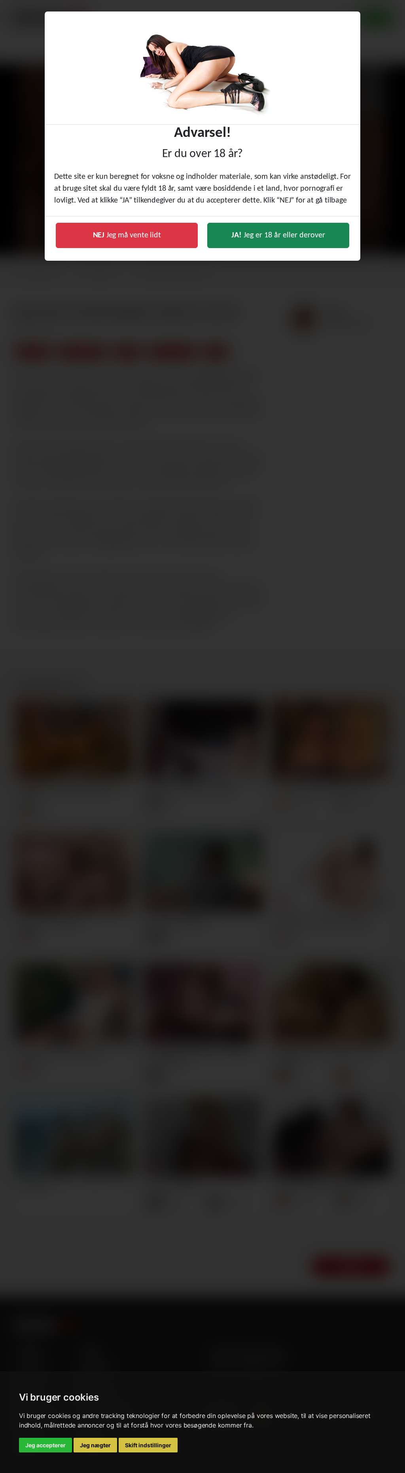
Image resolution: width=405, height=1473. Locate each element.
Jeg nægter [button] (95, 1445)
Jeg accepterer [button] (45, 1445)
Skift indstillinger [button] (148, 1445)
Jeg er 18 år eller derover (278, 235)
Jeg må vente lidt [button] (127, 235)
